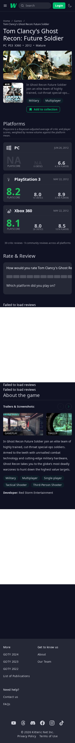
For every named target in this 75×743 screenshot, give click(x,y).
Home (6, 21)
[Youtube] (13, 723)
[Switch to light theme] (70, 6)
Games (18, 21)
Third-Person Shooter (47, 485)
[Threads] (23, 723)
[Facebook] (42, 723)
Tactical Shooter (16, 485)
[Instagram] (52, 723)
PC (5, 45)
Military (34, 100)
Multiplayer (53, 100)
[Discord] (32, 723)
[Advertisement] (37, 344)
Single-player (53, 478)
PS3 (10, 45)
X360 (18, 45)
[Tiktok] (61, 723)
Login (59, 5)
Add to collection (45, 109)
